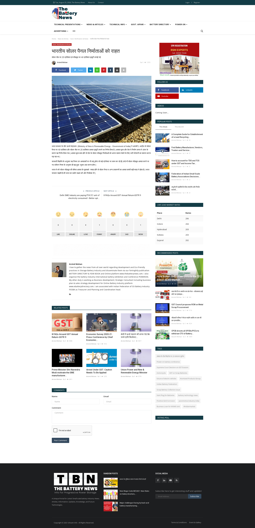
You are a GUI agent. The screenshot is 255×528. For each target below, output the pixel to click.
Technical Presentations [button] (67, 24)
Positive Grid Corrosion (166, 401)
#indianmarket (189, 406)
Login (188, 2)
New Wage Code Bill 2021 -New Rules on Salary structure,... (134, 492)
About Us (91, 2)
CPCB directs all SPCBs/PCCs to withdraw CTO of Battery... (185, 332)
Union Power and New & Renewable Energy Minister (134, 371)
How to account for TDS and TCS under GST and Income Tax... (185, 162)
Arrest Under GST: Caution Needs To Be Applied (99, 371)
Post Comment (60, 440)
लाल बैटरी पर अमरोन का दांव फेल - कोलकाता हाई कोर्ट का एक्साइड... (187, 292)
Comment (56, 408)
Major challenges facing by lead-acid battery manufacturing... (134, 504)
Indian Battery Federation (167, 384)
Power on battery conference (168, 362)
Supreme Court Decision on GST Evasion (172, 367)
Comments (59, 390)
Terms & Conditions (179, 522)
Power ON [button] (180, 24)
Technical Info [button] (117, 24)
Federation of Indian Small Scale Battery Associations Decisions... (185, 175)
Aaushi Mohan (176, 337)
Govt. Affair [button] (137, 24)
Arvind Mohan (62, 62)
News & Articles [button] (95, 24)
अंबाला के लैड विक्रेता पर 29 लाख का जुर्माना (170, 356)
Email (106, 396)
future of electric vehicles (166, 378)
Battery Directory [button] (160, 24)
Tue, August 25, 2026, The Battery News (70, 2)
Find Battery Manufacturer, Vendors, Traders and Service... (187, 148)
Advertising (60, 31)
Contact (101, 2)
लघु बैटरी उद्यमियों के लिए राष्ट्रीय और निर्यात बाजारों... (185, 188)
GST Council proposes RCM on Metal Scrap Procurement (187, 305)
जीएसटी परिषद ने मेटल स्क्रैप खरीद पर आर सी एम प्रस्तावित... (186, 319)
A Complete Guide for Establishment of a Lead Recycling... (187, 135)
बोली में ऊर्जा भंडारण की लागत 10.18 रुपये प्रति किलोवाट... (135, 335)
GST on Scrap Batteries (178, 373)
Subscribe (194, 496)
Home (54, 39)
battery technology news (188, 395)
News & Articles (63, 39)
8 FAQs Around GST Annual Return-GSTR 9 (122, 195)
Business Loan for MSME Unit (168, 406)
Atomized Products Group (190, 378)
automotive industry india (189, 401)
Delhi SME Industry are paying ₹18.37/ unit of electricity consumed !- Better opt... (79, 196)
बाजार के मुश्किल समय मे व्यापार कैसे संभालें (133, 479)
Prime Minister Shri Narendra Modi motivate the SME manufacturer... (66, 372)
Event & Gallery (195, 522)
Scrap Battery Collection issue (168, 389)
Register (197, 2)
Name (54, 396)
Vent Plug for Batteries (165, 395)
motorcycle (161, 373)
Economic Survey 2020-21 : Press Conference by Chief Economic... (99, 337)
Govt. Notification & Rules (79, 39)
